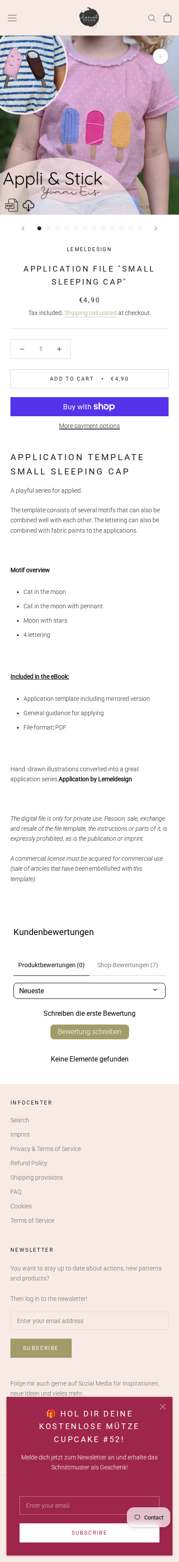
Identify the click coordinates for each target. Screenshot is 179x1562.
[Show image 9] (112, 228)
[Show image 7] (94, 228)
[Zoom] (160, 56)
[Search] (152, 17)
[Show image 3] (58, 228)
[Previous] (23, 228)
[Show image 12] (140, 228)
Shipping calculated (90, 312)
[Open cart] (167, 17)
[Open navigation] (12, 17)
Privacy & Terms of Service (45, 1148)
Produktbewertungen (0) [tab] (51, 965)
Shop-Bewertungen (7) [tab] (127, 965)
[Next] (156, 228)
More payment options (89, 425)
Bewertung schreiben (90, 1032)
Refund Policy (28, 1163)
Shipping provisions (36, 1177)
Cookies (21, 1206)
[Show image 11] (131, 228)
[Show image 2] (48, 228)
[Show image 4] (67, 228)
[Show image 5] (76, 228)
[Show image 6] (85, 228)
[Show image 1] (39, 228)
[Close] (162, 1406)
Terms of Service (32, 1220)
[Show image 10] (121, 228)
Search (19, 1120)
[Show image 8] (103, 228)
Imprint (20, 1134)
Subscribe (90, 1533)
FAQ (15, 1191)
